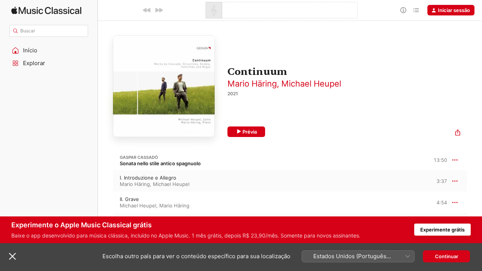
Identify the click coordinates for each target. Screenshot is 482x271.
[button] (49, 50)
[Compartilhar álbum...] (457, 133)
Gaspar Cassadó (139, 157)
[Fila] (416, 10)
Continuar (446, 256)
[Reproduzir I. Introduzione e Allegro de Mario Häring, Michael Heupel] (105, 181)
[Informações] (403, 10)
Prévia (250, 132)
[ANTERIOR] (147, 10)
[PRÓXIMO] (159, 10)
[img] (46, 10)
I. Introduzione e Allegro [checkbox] (148, 178)
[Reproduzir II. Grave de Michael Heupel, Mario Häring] (105, 202)
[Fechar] (12, 256)
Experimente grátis (442, 230)
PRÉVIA (440, 180)
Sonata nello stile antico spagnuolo (160, 163)
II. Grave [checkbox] (129, 199)
